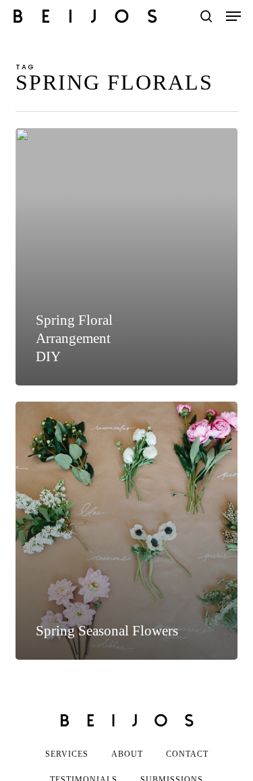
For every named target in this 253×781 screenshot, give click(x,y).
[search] (206, 16)
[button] (233, 16)
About (127, 754)
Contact (187, 754)
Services (66, 754)
